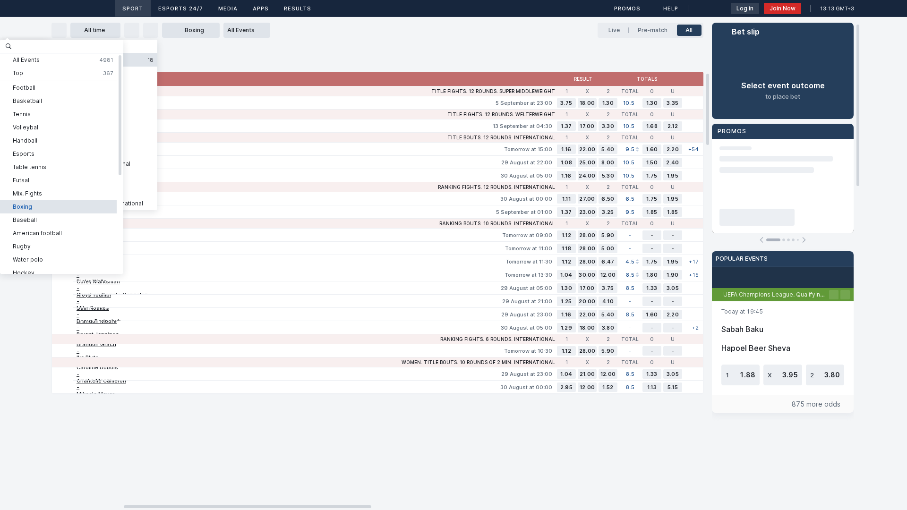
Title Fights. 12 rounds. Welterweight (501, 114)
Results (297, 8)
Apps (261, 8)
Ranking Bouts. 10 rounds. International (497, 223)
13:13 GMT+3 (837, 8)
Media (228, 8)
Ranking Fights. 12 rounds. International (496, 187)
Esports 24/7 (180, 8)
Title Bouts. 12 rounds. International (501, 137)
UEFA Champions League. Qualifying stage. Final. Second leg (776, 294)
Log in (744, 8)
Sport (132, 8)
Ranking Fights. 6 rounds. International (497, 339)
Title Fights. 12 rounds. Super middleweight (493, 91)
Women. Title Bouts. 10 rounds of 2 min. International (478, 362)
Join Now (783, 8)
